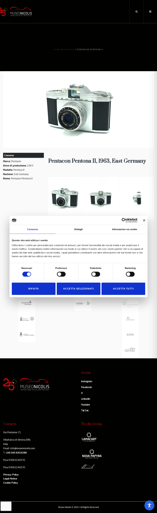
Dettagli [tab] (78, 229)
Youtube (85, 404)
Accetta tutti (123, 288)
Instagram (86, 381)
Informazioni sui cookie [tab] (124, 229)
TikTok (85, 410)
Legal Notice (10, 478)
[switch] (61, 274)
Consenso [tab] (32, 229)
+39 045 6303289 (16, 452)
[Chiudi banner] (144, 220)
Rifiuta (33, 288)
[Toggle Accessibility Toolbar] (149, 505)
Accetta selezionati (78, 288)
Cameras (68, 49)
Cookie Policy (10, 482)
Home (57, 49)
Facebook (86, 387)
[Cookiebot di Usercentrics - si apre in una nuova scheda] (124, 220)
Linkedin (85, 398)
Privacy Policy (11, 474)
